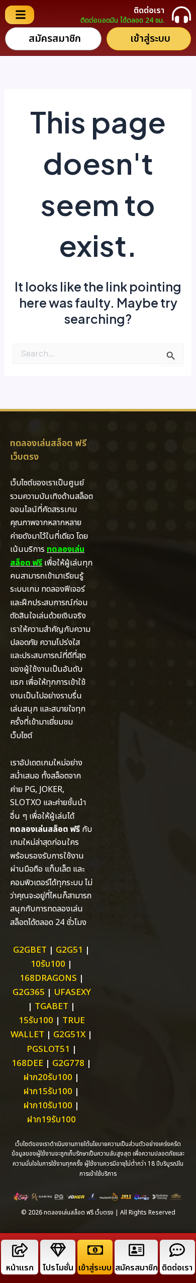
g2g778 (68, 1063)
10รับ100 (48, 964)
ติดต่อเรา (149, 11)
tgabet (51, 1006)
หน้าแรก (20, 1268)
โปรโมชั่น (57, 1268)
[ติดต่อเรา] (181, 14)
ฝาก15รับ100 (48, 1091)
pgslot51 (48, 1049)
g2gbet (30, 950)
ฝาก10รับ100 (48, 1105)
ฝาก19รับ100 (51, 1119)
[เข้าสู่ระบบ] (95, 1250)
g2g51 (69, 950)
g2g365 (29, 992)
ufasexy (72, 992)
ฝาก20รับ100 (48, 1077)
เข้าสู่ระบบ (95, 1268)
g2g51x (69, 1034)
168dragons (48, 978)
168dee (27, 1063)
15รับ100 (36, 1020)
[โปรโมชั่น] (58, 1250)
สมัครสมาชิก (136, 1268)
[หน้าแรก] (20, 1250)
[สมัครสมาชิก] (136, 1250)
